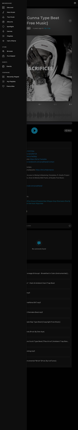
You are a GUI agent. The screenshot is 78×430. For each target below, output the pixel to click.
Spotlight (10, 26)
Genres (9, 31)
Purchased (11, 56)
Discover (10, 7)
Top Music (11, 17)
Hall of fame (11, 41)
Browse (10, 51)
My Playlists (11, 81)
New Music (11, 12)
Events (9, 66)
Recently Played (13, 77)
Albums (10, 22)
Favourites (10, 86)
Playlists (10, 36)
